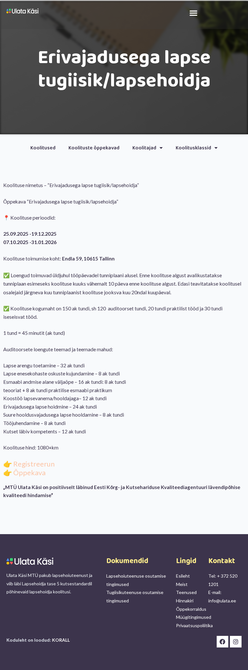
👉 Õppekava (24, 472)
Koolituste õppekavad (93, 148)
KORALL (61, 640)
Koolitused (43, 148)
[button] (193, 12)
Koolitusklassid (193, 148)
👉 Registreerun (29, 463)
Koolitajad (144, 148)
